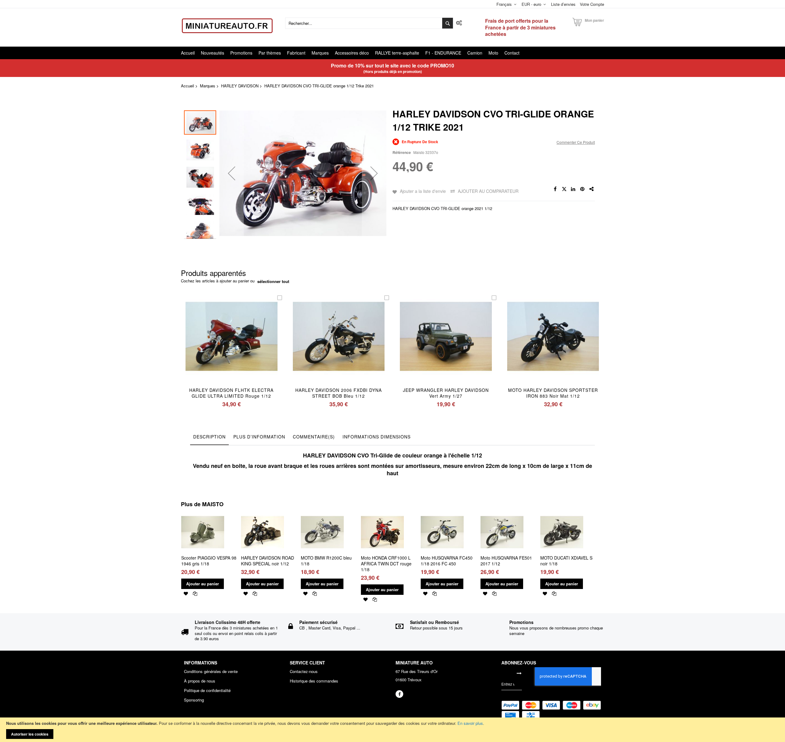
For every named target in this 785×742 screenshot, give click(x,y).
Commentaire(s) (314, 437)
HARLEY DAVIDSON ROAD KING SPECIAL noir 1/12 (267, 561)
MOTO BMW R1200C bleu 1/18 (326, 561)
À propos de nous (199, 681)
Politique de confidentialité (207, 690)
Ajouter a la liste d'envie (423, 191)
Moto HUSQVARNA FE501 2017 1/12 (506, 561)
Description (209, 437)
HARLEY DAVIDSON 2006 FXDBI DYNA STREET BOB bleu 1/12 (338, 393)
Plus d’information (259, 437)
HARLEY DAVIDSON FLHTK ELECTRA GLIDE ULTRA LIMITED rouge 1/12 (231, 393)
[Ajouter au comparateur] (245, 344)
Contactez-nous (304, 671)
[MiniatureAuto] (227, 25)
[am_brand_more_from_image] (202, 513)
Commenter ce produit (576, 142)
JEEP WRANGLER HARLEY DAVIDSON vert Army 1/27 (446, 393)
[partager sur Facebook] (555, 189)
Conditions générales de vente (211, 671)
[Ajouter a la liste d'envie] (231, 344)
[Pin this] (583, 189)
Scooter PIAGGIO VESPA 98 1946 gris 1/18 (208, 561)
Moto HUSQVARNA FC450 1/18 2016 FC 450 (447, 561)
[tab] (209, 438)
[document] (392, 730)
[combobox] (369, 23)
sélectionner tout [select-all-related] (273, 281)
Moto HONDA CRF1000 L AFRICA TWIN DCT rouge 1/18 (386, 563)
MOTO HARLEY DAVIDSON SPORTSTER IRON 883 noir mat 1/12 (553, 393)
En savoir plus (470, 723)
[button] (231, 173)
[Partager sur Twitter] (564, 189)
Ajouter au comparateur (488, 191)
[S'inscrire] (519, 673)
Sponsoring (194, 700)
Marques (207, 86)
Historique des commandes (314, 681)
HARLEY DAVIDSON (239, 86)
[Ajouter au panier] (217, 344)
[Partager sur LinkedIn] (573, 189)
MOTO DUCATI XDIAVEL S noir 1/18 (566, 561)
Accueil (187, 86)
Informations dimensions (377, 437)
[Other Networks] (592, 189)
